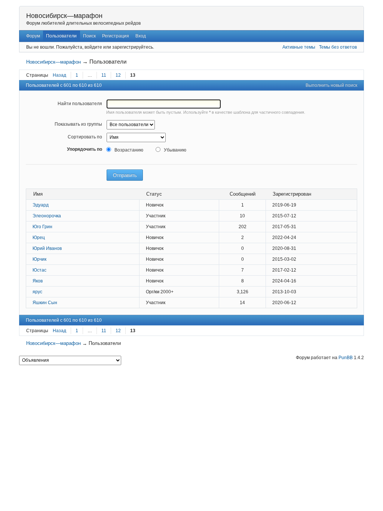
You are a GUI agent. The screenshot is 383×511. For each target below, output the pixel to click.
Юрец (39, 237)
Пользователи (61, 36)
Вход (140, 36)
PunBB (345, 357)
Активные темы (298, 47)
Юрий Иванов (47, 248)
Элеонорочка (47, 215)
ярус (37, 291)
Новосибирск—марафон (64, 15)
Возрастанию (128, 150)
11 (103, 75)
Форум (33, 36)
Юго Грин (42, 226)
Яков (38, 281)
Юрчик (39, 259)
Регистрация (115, 36)
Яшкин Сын (45, 302)
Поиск (89, 36)
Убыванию (175, 150)
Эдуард (41, 205)
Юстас (39, 270)
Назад (59, 75)
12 (118, 75)
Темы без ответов (338, 47)
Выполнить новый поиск (331, 85)
